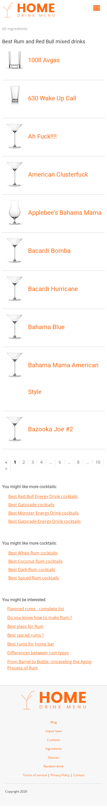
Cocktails (53, 740)
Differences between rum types (38, 653)
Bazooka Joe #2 (50, 429)
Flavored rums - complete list (35, 609)
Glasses (53, 757)
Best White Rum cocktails (32, 553)
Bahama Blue (46, 327)
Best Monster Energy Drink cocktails (43, 513)
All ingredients (15, 28)
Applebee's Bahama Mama (65, 212)
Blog (53, 722)
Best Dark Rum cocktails (31, 569)
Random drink (54, 766)
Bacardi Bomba (49, 250)
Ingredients (53, 748)
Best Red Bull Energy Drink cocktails (43, 496)
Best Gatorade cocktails (31, 505)
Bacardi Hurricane (53, 289)
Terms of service (35, 775)
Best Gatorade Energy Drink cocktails (44, 521)
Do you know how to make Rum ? (39, 617)
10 (98, 462)
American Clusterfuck (58, 174)
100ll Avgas (44, 60)
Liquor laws (53, 731)
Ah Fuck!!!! (42, 136)
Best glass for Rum (25, 626)
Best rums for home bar (30, 644)
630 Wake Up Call (52, 98)
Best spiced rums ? (25, 635)
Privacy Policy (60, 775)
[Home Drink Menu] (28, 19)
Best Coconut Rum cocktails (35, 561)
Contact (78, 775)
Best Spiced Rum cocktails (33, 578)
